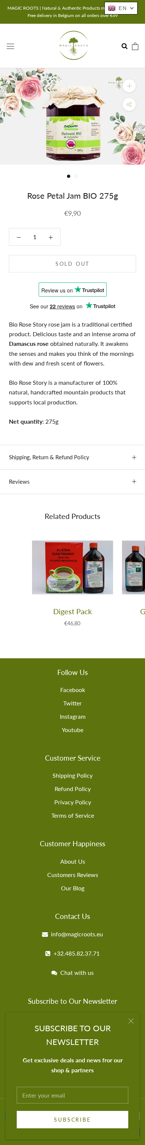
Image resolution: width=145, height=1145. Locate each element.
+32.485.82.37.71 (77, 953)
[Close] (131, 1021)
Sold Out (72, 264)
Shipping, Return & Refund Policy (49, 457)
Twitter (72, 702)
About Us (72, 861)
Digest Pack (72, 611)
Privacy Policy (72, 801)
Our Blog (72, 887)
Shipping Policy (72, 775)
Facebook (72, 689)
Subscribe (72, 1119)
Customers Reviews (72, 874)
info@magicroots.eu (77, 933)
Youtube (72, 729)
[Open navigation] (10, 46)
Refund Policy (73, 788)
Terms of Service (72, 815)
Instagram (73, 716)
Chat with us (77, 972)
